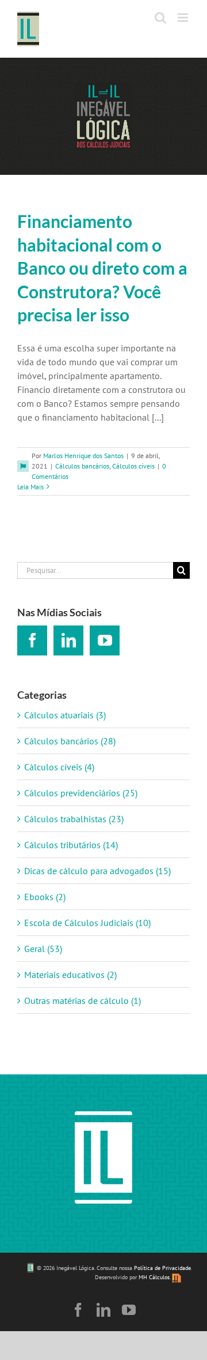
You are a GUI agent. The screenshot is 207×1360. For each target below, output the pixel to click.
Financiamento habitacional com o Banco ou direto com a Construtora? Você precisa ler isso (102, 268)
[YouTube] (105, 640)
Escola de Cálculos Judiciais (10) (87, 922)
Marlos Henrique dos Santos (83, 455)
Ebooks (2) (45, 896)
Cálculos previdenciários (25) (80, 793)
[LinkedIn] (68, 640)
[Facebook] (32, 640)
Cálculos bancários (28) (70, 741)
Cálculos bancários (82, 466)
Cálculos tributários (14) (71, 845)
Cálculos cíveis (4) (59, 767)
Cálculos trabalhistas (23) (74, 819)
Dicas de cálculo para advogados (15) (97, 870)
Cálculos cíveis (133, 466)
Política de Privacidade (162, 1268)
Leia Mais (30, 486)
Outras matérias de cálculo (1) (82, 1000)
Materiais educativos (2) (70, 974)
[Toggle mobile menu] (184, 18)
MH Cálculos (154, 1277)
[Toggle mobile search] (160, 18)
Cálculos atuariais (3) (65, 715)
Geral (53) (43, 948)
